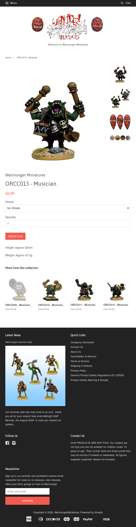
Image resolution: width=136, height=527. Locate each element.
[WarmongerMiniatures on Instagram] (14, 443)
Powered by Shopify (91, 512)
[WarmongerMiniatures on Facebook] (7, 443)
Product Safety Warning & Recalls (89, 380)
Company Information (83, 342)
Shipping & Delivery (81, 365)
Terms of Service (80, 361)
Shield (9, 202)
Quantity (10, 217)
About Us (76, 351)
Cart (128, 3)
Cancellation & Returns (83, 356)
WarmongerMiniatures (67, 512)
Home (8, 57)
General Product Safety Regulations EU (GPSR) (97, 375)
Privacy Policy (78, 370)
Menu (13, 3)
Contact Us (77, 347)
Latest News (13, 335)
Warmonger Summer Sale (18, 342)
